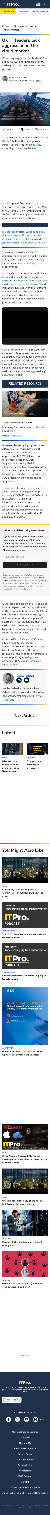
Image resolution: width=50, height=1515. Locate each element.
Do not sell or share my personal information (25, 1492)
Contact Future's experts (25, 1431)
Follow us (27, 129)
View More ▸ (25, 1355)
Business (19, 26)
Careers (25, 1481)
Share (9, 129)
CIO (7, 210)
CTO (19, 210)
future (36, 144)
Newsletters (25, 1470)
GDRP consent (25, 1476)
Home (5, 26)
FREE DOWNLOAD (12, 435)
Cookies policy (25, 1465)
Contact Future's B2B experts (25, 1487)
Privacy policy (25, 1454)
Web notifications (25, 1459)
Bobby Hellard (19, 77)
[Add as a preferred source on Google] (12, 1400)
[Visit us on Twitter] (17, 1419)
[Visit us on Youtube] (26, 1419)
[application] (25, 323)
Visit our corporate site (35, 1390)
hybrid (27, 364)
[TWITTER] (20, 680)
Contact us (25, 1443)
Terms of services (36, 575)
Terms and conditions (25, 1448)
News (38, 80)
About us (25, 1437)
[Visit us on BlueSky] (34, 1419)
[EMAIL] (27, 680)
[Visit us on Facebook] (8, 1419)
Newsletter (42, 129)
